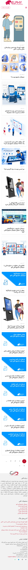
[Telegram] (18, 559)
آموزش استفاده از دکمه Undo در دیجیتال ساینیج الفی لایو (15, 401)
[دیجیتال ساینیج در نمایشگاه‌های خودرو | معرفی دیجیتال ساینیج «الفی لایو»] (14, 210)
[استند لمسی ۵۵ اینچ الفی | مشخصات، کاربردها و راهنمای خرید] (14, 174)
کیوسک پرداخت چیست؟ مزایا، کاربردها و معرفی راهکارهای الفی (15, 327)
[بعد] (20, 466)
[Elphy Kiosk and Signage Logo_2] (14, 2)
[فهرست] (26, 7)
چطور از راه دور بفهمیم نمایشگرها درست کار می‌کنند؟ (15, 291)
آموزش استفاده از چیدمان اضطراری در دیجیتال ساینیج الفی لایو (14, 451)
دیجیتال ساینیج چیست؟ (17, 77)
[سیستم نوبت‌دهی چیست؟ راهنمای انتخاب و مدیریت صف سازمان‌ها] (14, 82)
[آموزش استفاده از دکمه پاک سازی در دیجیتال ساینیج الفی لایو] (14, 408)
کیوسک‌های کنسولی (22, 510)
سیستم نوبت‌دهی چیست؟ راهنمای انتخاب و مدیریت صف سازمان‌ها (14, 112)
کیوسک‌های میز (23, 508)
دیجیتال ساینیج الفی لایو (21, 504)
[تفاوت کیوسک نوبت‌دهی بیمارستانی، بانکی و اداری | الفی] (14, 13)
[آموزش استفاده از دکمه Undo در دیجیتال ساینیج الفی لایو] (14, 383)
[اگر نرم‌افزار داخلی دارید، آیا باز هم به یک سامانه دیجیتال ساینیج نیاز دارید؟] (14, 118)
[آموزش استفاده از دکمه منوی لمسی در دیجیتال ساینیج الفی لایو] (14, 358)
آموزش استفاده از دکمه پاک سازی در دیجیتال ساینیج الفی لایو (14, 426)
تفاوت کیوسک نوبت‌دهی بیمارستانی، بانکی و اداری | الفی (14, 48)
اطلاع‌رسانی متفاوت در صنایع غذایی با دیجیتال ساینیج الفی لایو (14, 266)
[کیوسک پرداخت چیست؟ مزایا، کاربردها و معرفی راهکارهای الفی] (14, 298)
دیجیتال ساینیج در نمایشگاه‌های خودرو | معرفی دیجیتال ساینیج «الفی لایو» (14, 230)
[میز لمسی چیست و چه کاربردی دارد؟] (14, 149)
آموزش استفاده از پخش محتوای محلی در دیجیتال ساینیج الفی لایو (14, 352)
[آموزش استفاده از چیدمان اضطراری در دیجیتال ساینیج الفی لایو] (14, 433)
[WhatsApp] (15, 559)
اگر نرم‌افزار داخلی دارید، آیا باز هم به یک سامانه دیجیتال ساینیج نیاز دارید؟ (14, 143)
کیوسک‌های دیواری (23, 511)
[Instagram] (22, 559)
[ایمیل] (25, 559)
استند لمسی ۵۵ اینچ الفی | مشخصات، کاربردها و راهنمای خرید (14, 204)
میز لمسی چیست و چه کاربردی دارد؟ (14, 169)
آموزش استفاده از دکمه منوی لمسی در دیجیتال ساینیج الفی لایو (14, 377)
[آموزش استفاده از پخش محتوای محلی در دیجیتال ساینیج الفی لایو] (14, 333)
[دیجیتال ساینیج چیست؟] (14, 55)
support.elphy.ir (12, 557)
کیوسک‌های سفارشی (22, 513)
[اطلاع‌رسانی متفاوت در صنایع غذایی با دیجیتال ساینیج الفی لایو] (14, 237)
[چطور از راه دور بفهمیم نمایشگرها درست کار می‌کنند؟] (14, 273)
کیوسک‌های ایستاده (22, 506)
